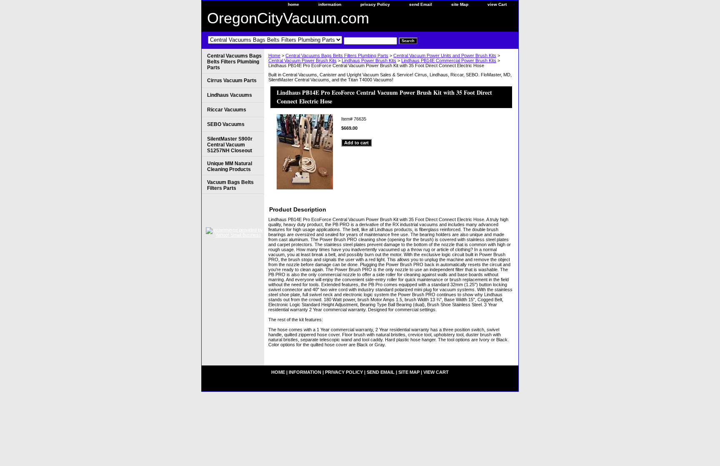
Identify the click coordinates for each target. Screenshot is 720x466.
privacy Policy (375, 4)
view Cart (497, 4)
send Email (420, 4)
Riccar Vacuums (226, 110)
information (329, 4)
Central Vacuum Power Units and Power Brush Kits (444, 55)
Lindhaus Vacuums (229, 95)
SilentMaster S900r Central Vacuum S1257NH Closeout (229, 145)
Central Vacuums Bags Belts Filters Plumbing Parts (336, 55)
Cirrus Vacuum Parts (232, 80)
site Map (459, 4)
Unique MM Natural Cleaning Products (229, 166)
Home (274, 55)
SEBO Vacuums (226, 124)
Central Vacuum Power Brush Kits (302, 60)
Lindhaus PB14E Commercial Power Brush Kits (448, 60)
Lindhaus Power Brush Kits (369, 60)
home (293, 4)
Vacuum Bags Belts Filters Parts (230, 185)
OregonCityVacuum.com (288, 18)
